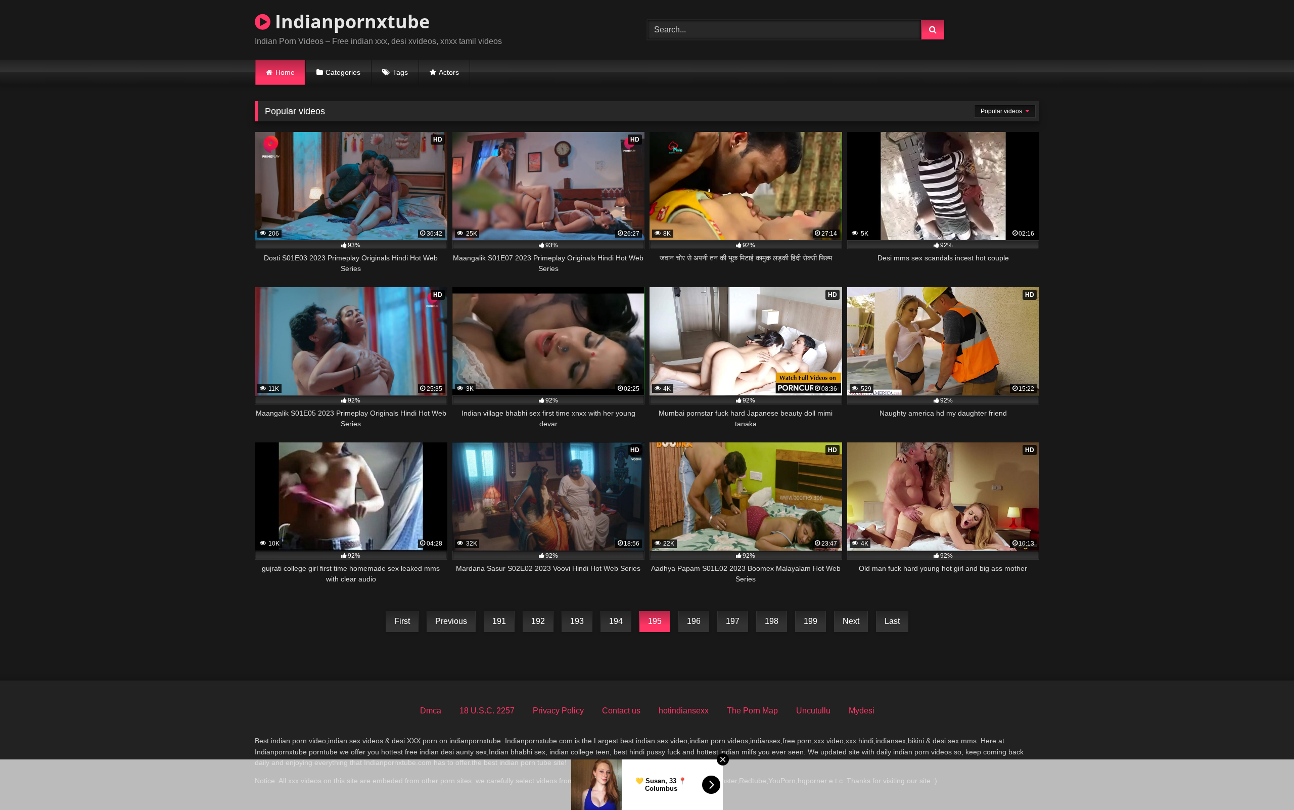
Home (285, 72)
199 (810, 621)
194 (616, 621)
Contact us (621, 710)
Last (892, 621)
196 (694, 621)
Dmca (430, 710)
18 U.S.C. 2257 (487, 710)
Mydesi (861, 710)
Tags (400, 72)
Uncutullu (813, 710)
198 (771, 621)
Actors (449, 72)
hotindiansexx (684, 710)
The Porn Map (752, 710)
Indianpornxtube (350, 21)
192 (538, 621)
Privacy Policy (558, 710)
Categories (343, 72)
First (402, 621)
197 (733, 621)
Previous (451, 621)
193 (577, 621)
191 (499, 621)
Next (851, 621)
